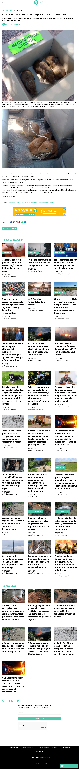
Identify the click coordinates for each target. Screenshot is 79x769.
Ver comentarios (9, 228)
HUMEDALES (60, 468)
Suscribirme (39, 718)
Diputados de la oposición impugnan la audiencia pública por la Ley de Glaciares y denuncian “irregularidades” (13, 306)
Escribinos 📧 (13, 747)
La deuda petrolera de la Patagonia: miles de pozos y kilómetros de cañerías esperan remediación (65, 523)
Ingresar (67, 747)
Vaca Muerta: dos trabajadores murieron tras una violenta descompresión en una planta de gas (12, 561)
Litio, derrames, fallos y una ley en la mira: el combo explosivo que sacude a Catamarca (65, 264)
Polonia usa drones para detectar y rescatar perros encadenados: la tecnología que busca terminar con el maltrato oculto (38, 483)
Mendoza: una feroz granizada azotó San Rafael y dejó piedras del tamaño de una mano (12, 265)
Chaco (18, 203)
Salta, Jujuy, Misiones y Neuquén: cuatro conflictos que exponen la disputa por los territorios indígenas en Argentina (39, 612)
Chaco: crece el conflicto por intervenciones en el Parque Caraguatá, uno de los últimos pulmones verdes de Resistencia (65, 306)
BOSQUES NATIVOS (35, 511)
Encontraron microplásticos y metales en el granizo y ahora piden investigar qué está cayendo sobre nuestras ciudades (13, 612)
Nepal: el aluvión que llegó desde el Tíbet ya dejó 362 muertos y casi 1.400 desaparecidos (13, 523)
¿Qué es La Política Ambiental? (48, 747)
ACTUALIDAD (7, 10)
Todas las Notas (27, 747)
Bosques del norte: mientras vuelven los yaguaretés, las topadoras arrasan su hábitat (38, 523)
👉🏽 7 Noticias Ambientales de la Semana (36, 301)
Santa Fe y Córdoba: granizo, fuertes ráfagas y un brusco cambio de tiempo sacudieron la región (11, 436)
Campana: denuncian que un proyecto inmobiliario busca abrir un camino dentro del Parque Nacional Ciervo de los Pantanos (66, 481)
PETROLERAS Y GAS (62, 511)
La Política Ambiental (13, 24)
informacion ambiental (30, 203)
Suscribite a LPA (11, 701)
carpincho (11, 203)
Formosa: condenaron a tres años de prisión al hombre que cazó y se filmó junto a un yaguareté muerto (39, 561)
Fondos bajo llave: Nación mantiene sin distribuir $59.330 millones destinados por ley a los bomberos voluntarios (66, 563)
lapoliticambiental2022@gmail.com (39, 757)
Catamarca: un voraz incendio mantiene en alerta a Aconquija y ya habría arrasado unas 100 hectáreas (39, 349)
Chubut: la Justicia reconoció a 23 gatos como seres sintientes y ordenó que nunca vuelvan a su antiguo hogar (12, 481)
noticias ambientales (46, 203)
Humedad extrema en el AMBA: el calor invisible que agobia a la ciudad (39, 262)
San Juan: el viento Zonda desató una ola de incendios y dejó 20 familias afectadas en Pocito (65, 349)
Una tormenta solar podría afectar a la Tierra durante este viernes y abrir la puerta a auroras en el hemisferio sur (65, 437)
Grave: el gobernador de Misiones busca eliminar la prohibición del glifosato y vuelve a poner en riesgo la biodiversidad (66, 394)
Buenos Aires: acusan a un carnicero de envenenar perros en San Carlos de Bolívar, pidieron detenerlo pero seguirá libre (39, 437)
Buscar (40, 751)
